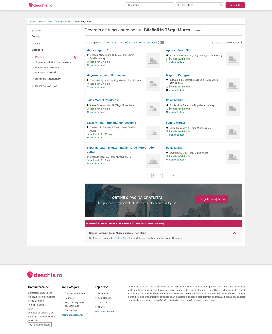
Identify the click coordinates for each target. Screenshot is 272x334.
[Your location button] (221, 5)
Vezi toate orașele (104, 311)
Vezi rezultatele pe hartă (228, 42)
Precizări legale (36, 301)
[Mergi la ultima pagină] (173, 175)
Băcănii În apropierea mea (60, 21)
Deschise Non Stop (122, 238)
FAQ (30, 309)
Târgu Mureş (109, 42)
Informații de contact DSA (41, 312)
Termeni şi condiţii (37, 305)
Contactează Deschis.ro (40, 293)
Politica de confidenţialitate (41, 297)
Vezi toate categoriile (72, 315)
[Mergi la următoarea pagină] (169, 175)
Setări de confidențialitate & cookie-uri (42, 318)
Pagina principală (38, 21)
